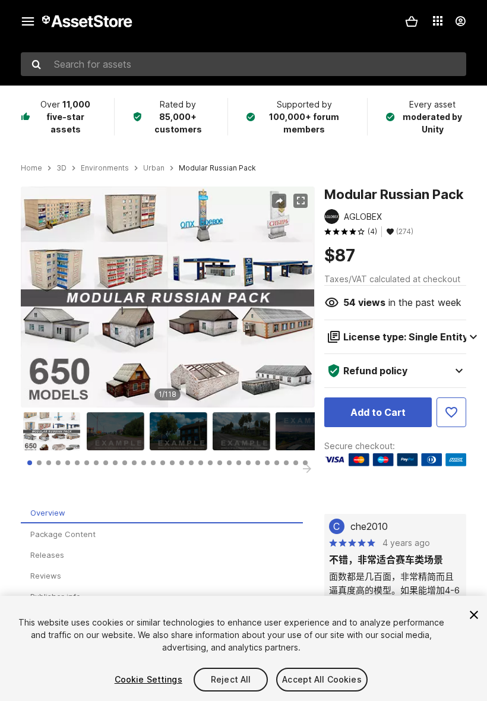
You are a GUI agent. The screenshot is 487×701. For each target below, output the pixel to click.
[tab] (29, 462)
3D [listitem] (61, 168)
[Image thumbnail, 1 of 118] (55, 431)
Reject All (231, 679)
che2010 (369, 526)
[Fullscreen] (300, 201)
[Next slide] (307, 469)
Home (31, 168)
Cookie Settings (148, 679)
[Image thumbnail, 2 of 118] (118, 431)
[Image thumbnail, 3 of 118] (181, 431)
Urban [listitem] (154, 168)
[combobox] (243, 64)
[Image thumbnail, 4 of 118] (244, 431)
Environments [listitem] (105, 168)
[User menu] (460, 21)
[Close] (474, 615)
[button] (411, 21)
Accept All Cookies (322, 679)
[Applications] (438, 21)
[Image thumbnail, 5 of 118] (307, 431)
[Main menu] (28, 21)
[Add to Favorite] (451, 412)
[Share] (279, 201)
